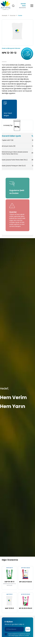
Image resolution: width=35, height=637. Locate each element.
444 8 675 (22, 8)
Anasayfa (4, 15)
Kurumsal (12, 15)
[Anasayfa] (5, 6)
